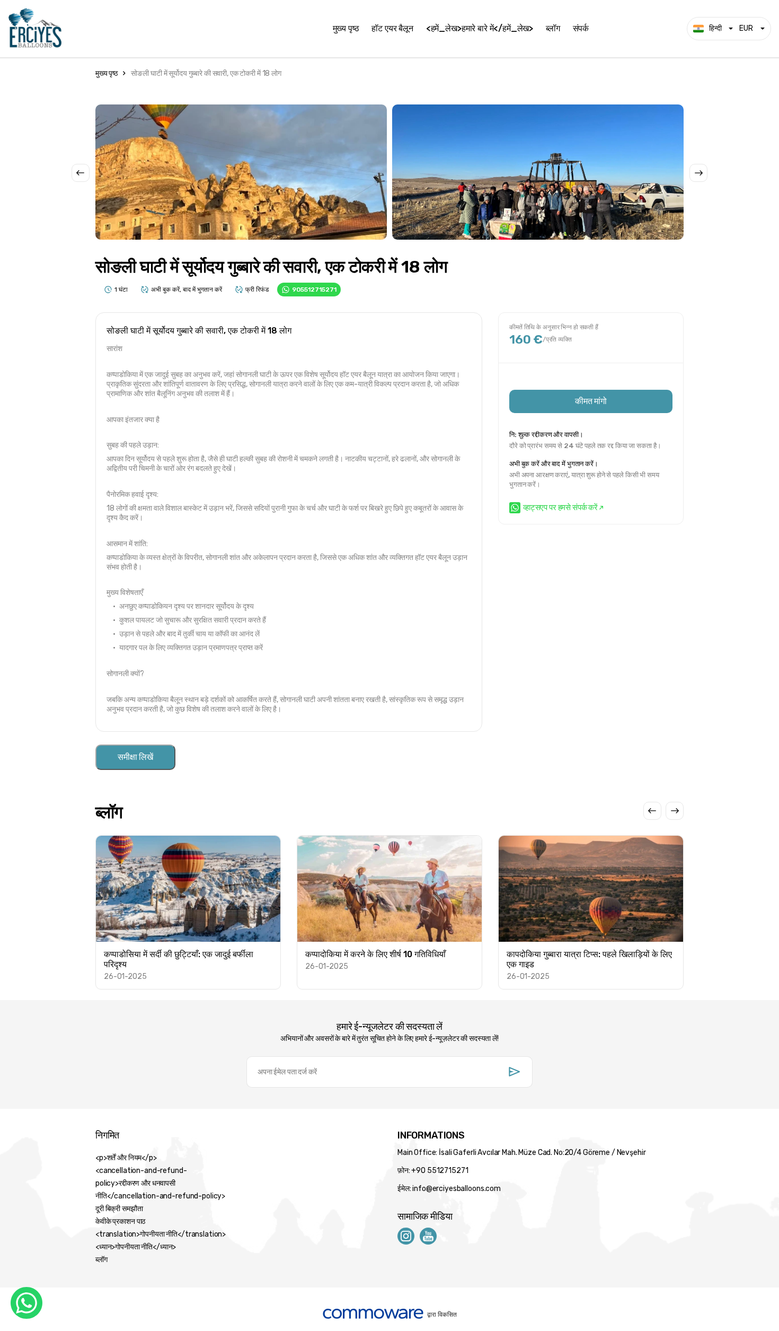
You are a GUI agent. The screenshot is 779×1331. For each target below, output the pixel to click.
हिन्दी (715, 28)
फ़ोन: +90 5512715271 (432, 1170)
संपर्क (581, 28)
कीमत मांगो (591, 401)
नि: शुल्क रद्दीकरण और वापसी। (546, 435)
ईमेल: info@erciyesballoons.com (449, 1188)
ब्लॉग (553, 28)
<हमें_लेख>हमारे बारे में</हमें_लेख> (479, 28)
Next (698, 173)
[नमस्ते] (162, 28)
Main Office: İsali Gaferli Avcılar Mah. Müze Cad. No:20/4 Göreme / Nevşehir (521, 1152)
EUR (746, 28)
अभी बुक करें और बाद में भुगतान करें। (553, 464)
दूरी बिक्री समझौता (119, 1208)
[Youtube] (428, 1236)
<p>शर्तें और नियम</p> (126, 1157)
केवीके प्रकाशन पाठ (120, 1221)
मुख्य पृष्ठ (346, 28)
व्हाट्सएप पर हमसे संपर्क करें (560, 507)
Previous (81, 173)
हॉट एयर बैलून (392, 28)
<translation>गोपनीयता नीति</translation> (160, 1234)
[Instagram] (405, 1236)
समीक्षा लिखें (135, 757)
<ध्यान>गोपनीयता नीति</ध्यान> (135, 1246)
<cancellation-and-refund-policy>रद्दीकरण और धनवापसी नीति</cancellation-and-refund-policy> (160, 1183)
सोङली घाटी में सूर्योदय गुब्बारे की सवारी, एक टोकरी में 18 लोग (206, 73)
